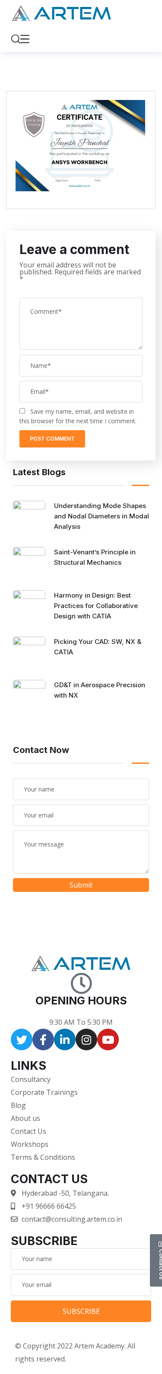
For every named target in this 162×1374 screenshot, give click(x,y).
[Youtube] (108, 1039)
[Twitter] (21, 1039)
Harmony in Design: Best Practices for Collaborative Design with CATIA (96, 605)
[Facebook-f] (43, 1039)
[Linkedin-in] (65, 1039)
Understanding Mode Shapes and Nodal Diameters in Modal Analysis (101, 516)
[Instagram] (86, 1039)
